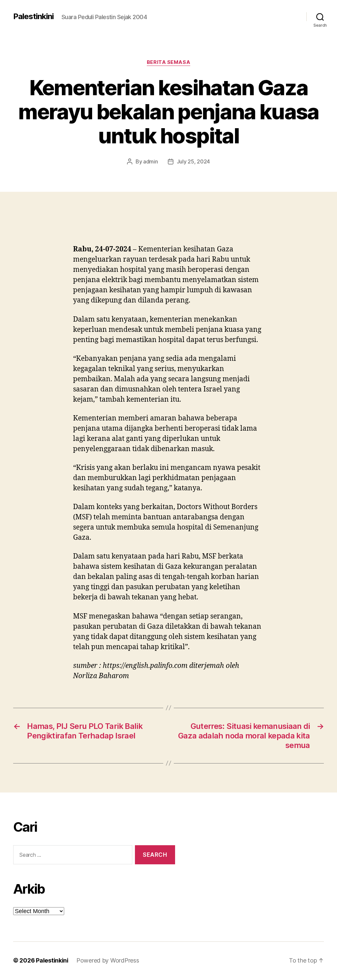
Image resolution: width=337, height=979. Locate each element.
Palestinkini (33, 16)
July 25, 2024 (193, 161)
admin (150, 161)
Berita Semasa (168, 62)
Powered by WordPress (107, 960)
